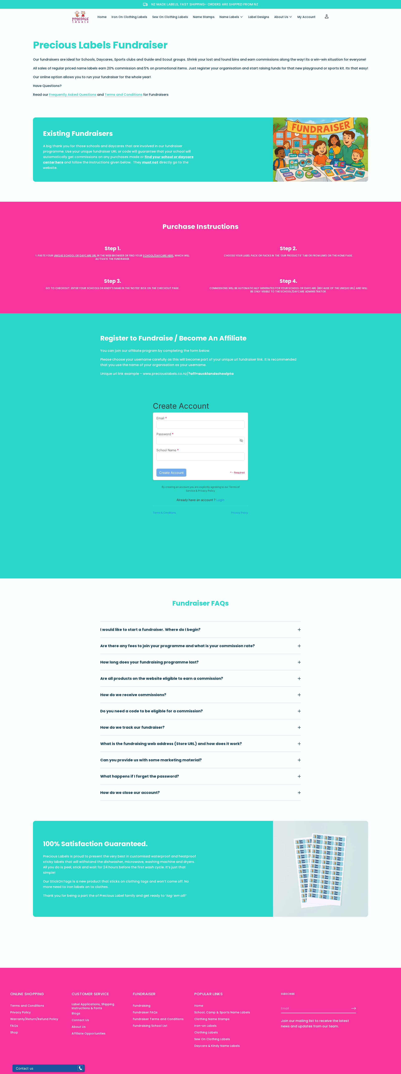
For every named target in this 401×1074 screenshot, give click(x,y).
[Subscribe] (353, 1008)
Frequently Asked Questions (72, 94)
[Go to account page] (326, 18)
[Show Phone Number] (80, 1068)
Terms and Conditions (123, 94)
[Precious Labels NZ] (80, 17)
